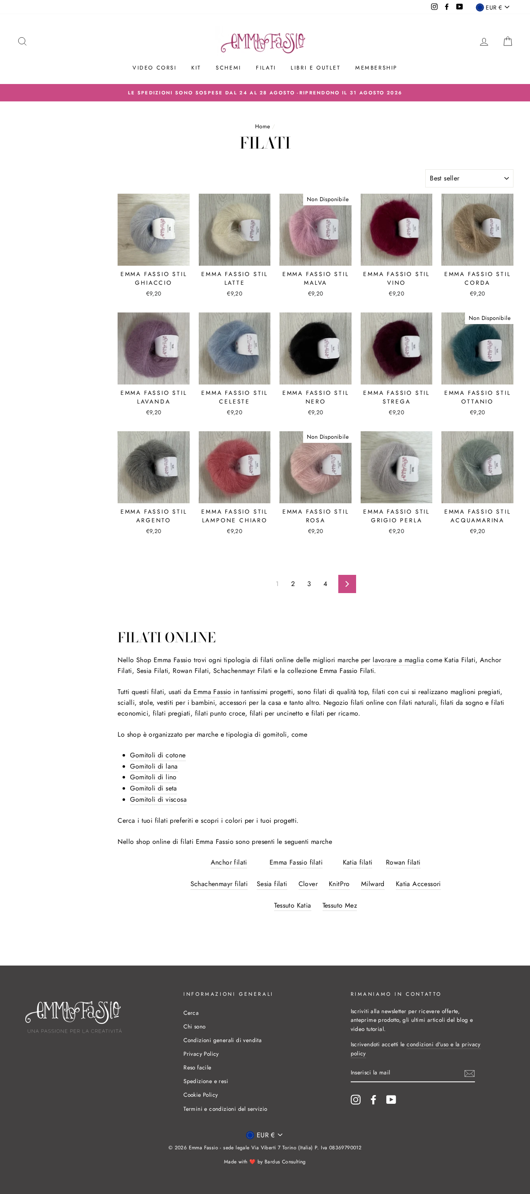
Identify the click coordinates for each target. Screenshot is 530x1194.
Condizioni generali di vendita (222, 1040)
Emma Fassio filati (296, 862)
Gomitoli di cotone (158, 755)
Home (262, 126)
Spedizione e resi (205, 1081)
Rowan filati (403, 862)
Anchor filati (229, 862)
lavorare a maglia (398, 660)
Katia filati (358, 862)
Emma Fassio (212, 692)
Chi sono (194, 1026)
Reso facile (197, 1067)
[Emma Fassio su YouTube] (391, 1100)
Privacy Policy (201, 1054)
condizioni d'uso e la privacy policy (416, 1048)
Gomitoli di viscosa (158, 799)
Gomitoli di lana (154, 766)
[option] (265, 92)
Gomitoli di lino (153, 777)
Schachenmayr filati (219, 884)
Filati (266, 68)
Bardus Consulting (285, 1161)
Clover (308, 884)
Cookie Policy (200, 1095)
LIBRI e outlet (315, 68)
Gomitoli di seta (153, 788)
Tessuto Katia (292, 905)
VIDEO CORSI (154, 68)
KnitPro (339, 884)
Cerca (191, 1013)
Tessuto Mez (340, 905)
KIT (196, 68)
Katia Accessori (418, 884)
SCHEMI (228, 68)
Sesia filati (272, 884)
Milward (373, 884)
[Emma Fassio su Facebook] (373, 1100)
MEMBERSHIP (376, 68)
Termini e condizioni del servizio (225, 1109)
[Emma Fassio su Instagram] (356, 1100)
